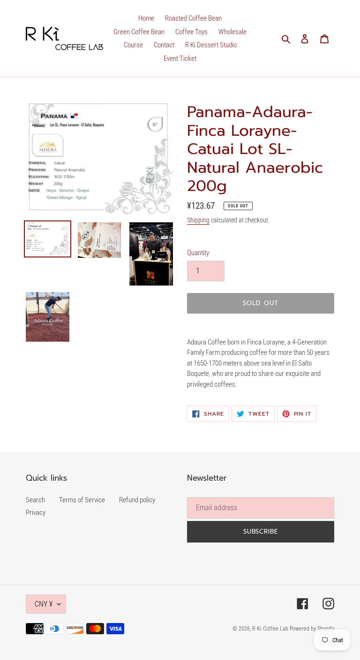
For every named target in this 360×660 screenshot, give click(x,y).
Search (35, 500)
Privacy (35, 512)
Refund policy (137, 500)
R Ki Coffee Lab (271, 628)
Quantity (198, 253)
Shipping (198, 220)
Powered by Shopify (312, 628)
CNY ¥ (43, 604)
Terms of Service (82, 500)
